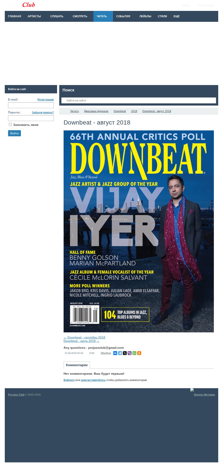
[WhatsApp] (134, 353)
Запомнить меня (25, 124)
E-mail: (13, 99)
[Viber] (130, 353)
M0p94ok (106, 353)
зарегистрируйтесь (93, 380)
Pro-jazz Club (16, 394)
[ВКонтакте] (115, 353)
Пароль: (14, 112)
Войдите (69, 380)
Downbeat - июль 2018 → (82, 341)
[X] (125, 353)
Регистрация (45, 99)
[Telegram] (120, 353)
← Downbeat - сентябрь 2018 (84, 337)
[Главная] (63, 111)
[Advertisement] (111, 54)
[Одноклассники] (139, 353)
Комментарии (77, 365)
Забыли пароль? (43, 112)
